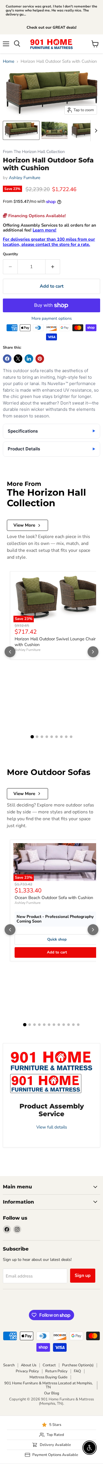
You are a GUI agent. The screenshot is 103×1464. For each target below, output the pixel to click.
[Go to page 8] (66, 736)
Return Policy (56, 1371)
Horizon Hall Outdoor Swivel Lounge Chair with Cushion (55, 641)
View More (24, 525)
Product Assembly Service (51, 1110)
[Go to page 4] (46, 736)
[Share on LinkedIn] (29, 358)
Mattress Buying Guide (48, 1377)
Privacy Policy (27, 1371)
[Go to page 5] (51, 736)
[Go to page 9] (71, 736)
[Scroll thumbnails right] (95, 130)
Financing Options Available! (36, 216)
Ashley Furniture (24, 177)
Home (8, 61)
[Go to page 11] (73, 1024)
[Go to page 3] (42, 736)
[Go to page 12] (78, 1024)
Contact (49, 1365)
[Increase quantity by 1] (52, 266)
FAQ (77, 1371)
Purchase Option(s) (78, 1365)
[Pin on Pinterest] (39, 358)
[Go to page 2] (37, 736)
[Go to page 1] (32, 737)
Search (9, 1365)
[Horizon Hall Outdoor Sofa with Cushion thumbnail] (21, 130)
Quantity (10, 254)
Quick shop (57, 939)
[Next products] (93, 651)
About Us (28, 1365)
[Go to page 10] (68, 1024)
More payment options (51, 318)
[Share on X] (18, 358)
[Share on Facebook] (7, 358)
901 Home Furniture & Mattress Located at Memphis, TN (48, 1385)
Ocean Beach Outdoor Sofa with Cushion (54, 897)
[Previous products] (10, 651)
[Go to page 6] (56, 736)
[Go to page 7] (61, 736)
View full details (51, 1127)
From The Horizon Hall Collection (34, 151)
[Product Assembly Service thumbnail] (46, 1083)
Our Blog (51, 1393)
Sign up (83, 1275)
